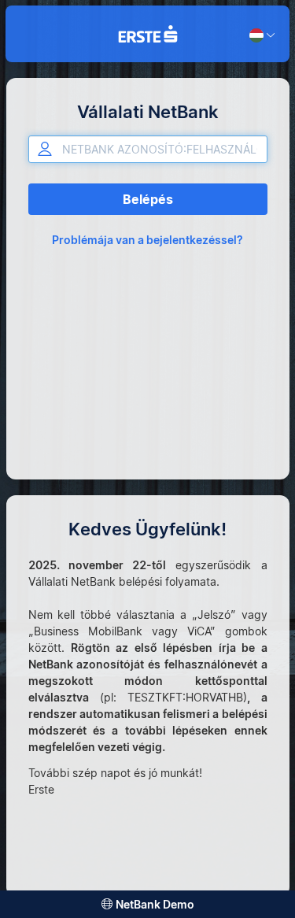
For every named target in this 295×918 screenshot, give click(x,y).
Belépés (148, 199)
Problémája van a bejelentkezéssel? (147, 239)
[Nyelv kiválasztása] (262, 26)
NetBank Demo (155, 904)
